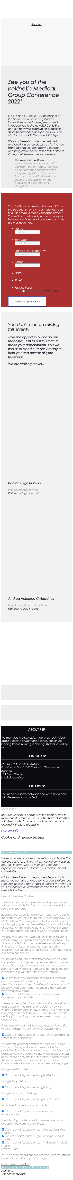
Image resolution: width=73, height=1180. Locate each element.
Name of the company (30, 250)
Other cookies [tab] (10, 1114)
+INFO (15, 830)
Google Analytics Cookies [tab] (17, 997)
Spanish (37, 24)
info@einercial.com (13, 777)
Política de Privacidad (15, 1164)
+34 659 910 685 (11, 774)
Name (19, 228)
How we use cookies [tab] (14, 852)
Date (19, 272)
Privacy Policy (24, 287)
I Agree (6, 830)
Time (18, 280)
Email (19, 261)
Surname (21, 239)
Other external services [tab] (16, 1037)
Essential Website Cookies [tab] (17, 896)
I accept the (43, 290)
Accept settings (11, 1167)
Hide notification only (35, 1167)
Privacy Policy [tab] (10, 1148)
